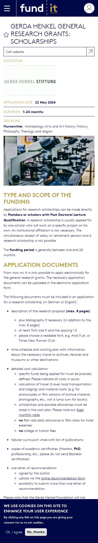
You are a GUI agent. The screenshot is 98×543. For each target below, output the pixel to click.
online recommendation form (63, 478)
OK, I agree (14, 531)
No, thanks (36, 532)
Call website (15, 51)
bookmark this (6, 34)
